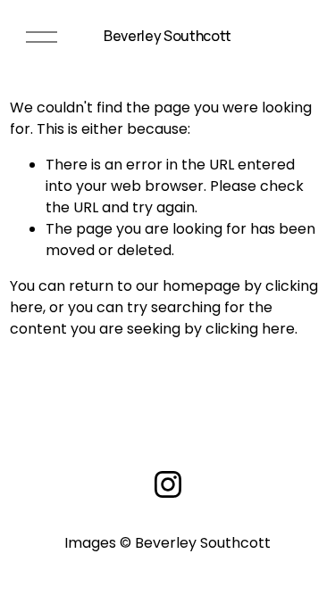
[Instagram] (168, 484)
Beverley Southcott (167, 35)
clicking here (250, 328)
